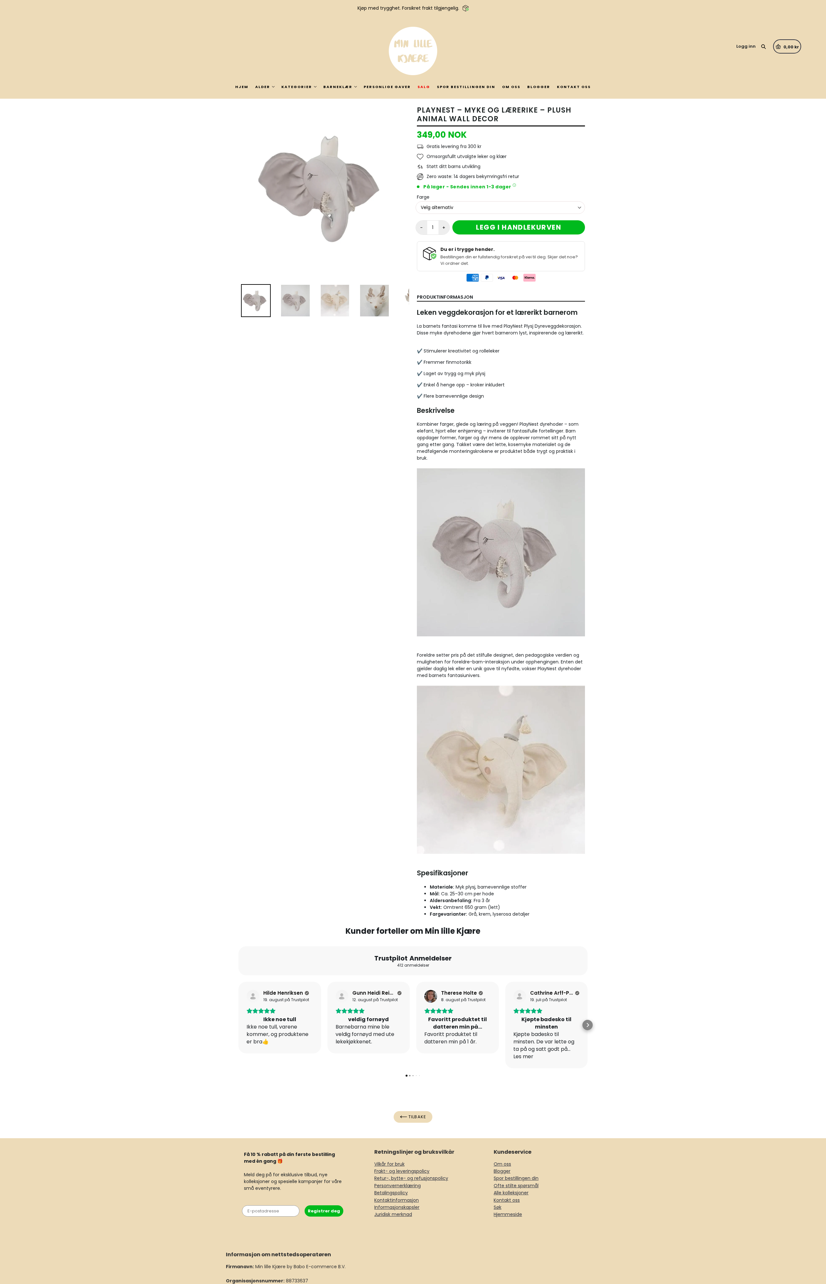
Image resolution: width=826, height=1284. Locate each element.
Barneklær (337, 86)
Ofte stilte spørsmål (516, 1185)
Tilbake (416, 1117)
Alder (262, 86)
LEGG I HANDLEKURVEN (518, 227)
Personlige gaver (387, 86)
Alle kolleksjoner (511, 1192)
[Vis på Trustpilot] (253, 996)
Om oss (511, 86)
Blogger (538, 86)
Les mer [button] (523, 1056)
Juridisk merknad (393, 1214)
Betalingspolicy (391, 1192)
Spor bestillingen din (466, 86)
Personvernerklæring (397, 1185)
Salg (424, 86)
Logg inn (746, 46)
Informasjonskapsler (396, 1207)
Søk (497, 1207)
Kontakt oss (574, 86)
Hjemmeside (508, 1214)
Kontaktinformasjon (396, 1200)
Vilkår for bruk (389, 1164)
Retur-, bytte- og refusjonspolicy (411, 1178)
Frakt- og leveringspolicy (401, 1171)
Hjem (241, 86)
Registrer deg (324, 1211)
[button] (238, 1025)
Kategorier (296, 86)
